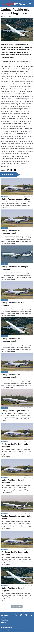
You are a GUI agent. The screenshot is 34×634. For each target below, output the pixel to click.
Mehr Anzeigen (17, 606)
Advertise (4, 620)
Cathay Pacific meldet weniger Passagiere (14, 246)
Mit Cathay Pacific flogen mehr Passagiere (14, 424)
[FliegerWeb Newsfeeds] (31, 615)
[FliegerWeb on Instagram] (16, 619)
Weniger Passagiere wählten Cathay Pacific (15, 496)
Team (3, 617)
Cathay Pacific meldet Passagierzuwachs (14, 210)
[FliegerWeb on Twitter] (26, 619)
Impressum (5, 615)
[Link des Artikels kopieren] (8, 170)
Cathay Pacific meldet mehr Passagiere (13, 460)
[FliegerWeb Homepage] (13, 3)
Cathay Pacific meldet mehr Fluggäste (13, 282)
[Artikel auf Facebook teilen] (15, 170)
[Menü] (30, 3)
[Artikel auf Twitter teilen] (11, 170)
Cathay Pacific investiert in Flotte (11, 179)
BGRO (9, 16)
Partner (3, 622)
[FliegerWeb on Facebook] (21, 619)
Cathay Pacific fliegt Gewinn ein (11, 390)
